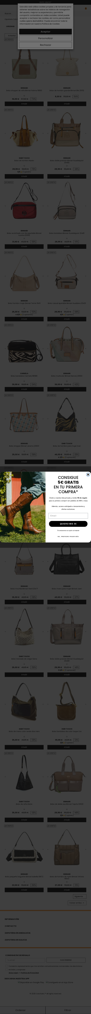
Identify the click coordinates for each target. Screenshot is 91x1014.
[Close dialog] (88, 474)
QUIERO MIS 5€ (68, 524)
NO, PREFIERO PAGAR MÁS (68, 536)
